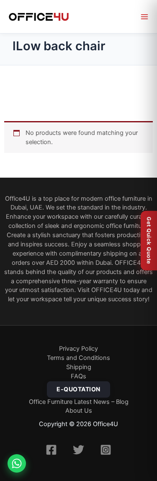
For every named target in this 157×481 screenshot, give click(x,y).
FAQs (78, 376)
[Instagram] (106, 450)
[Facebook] (51, 450)
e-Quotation (78, 389)
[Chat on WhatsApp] (17, 463)
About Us (78, 410)
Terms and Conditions (78, 358)
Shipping (78, 367)
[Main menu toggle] (144, 17)
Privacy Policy (78, 348)
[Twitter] (78, 450)
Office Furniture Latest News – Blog (79, 402)
